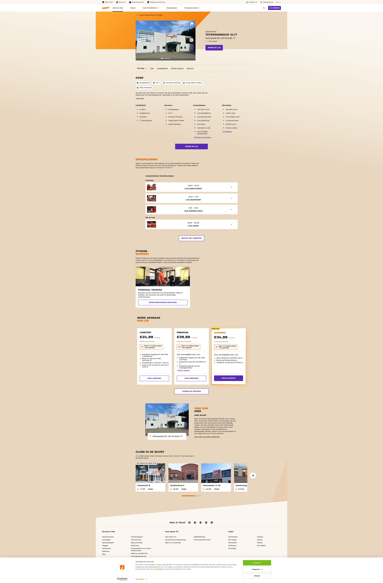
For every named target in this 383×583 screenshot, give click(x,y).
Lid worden (274, 8)
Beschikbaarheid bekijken (163, 302)
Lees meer (140, 98)
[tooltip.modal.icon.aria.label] (151, 360)
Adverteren (106, 548)
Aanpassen (256, 569)
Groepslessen (162, 68)
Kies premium (191, 378)
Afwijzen (257, 576)
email (195, 522)
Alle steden (261, 545)
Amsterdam (233, 537)
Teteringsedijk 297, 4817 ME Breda (218, 38)
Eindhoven (232, 545)
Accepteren (257, 563)
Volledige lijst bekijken (202, 137)
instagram (200, 522)
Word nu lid (214, 48)
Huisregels (106, 540)
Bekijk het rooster (191, 238)
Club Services (136, 540)
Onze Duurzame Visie (202, 540)
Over (152, 68)
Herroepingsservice (138, 556)
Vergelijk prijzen (191, 391)
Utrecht (260, 537)
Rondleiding (227, 131)
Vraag (263, 8)
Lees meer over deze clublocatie (207, 437)
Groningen (232, 548)
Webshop (105, 551)
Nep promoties (137, 543)
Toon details (139, 579)
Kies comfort (154, 378)
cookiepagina (158, 569)
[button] (278, 2)
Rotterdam (232, 543)
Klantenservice (108, 537)
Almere (260, 540)
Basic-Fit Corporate (173, 543)
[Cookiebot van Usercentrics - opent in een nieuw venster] (122, 579)
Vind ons (190, 68)
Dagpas (105, 545)
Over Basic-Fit (170, 537)
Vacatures (135, 545)
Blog (104, 554)
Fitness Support (177, 68)
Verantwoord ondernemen (175, 540)
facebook (189, 522)
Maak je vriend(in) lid (139, 553)
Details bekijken (183, 370)
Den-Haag (232, 540)
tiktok (211, 522)
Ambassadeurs (137, 537)
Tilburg (259, 543)
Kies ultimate (228, 378)
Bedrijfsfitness (199, 537)
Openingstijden (108, 543)
